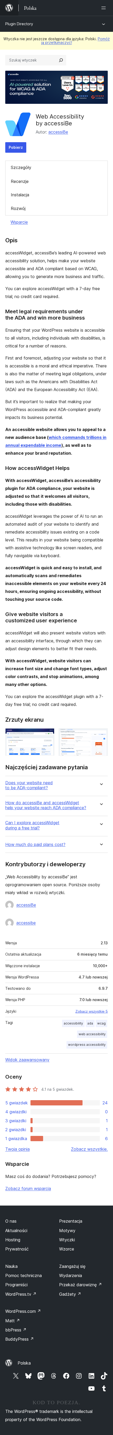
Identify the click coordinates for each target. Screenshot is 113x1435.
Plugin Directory (19, 24)
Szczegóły (21, 167)
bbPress (16, 1329)
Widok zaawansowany (27, 1059)
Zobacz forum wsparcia (28, 1188)
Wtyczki (67, 1239)
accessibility (73, 1023)
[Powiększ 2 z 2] (100, 735)
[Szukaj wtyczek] (61, 60)
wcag (101, 1023)
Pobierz (16, 147)
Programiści (16, 1284)
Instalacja (20, 194)
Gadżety (70, 1294)
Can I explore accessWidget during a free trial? (32, 825)
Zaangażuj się (72, 1266)
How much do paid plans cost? (35, 844)
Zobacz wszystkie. (89, 1149)
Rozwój (18, 208)
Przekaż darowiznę (80, 1284)
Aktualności (16, 1230)
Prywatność (17, 1249)
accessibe (26, 922)
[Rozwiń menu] (104, 8)
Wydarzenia (70, 1275)
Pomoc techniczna (23, 1275)
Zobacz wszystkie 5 (91, 1011)
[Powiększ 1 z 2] (47, 735)
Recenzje (20, 181)
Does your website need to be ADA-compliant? (29, 785)
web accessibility (92, 1034)
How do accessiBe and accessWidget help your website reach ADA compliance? (45, 805)
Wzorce (66, 1249)
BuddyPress (19, 1339)
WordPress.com (23, 1311)
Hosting (12, 1239)
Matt (12, 1320)
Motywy (67, 1230)
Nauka (11, 1266)
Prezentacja (70, 1221)
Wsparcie (19, 222)
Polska (24, 1363)
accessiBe (58, 132)
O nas (11, 1221)
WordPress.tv (21, 1294)
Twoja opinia (17, 1149)
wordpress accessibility (87, 1045)
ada (90, 1023)
